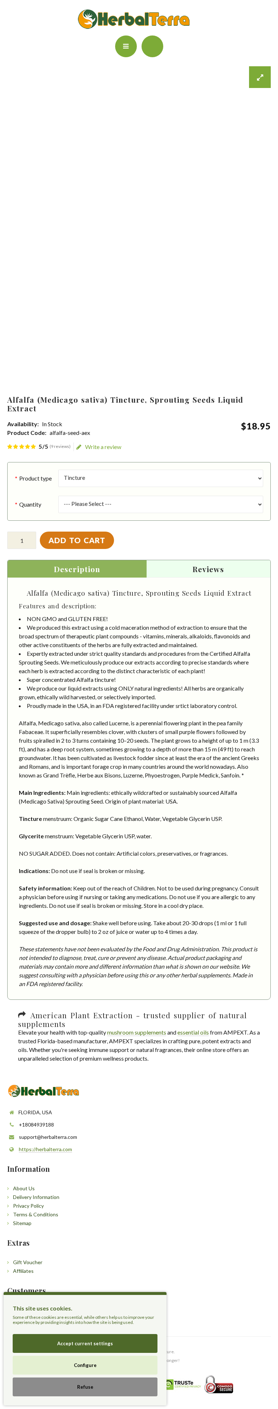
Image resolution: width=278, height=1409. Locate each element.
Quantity (30, 504)
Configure (85, 1365)
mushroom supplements (136, 1032)
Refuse (85, 1387)
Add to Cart (77, 540)
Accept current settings (85, 1343)
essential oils (193, 1032)
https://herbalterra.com (45, 1149)
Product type (35, 478)
